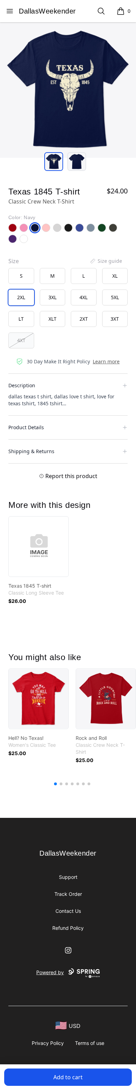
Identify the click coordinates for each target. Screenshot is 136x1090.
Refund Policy (68, 928)
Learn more (106, 361)
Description (21, 385)
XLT (52, 318)
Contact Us (68, 911)
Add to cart (68, 1077)
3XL (52, 297)
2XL (21, 297)
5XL (115, 297)
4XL (84, 297)
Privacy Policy (48, 1043)
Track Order (68, 894)
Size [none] (13, 261)
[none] (105, 261)
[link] (38, 547)
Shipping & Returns (31, 451)
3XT (115, 318)
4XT (21, 340)
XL (115, 275)
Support (68, 877)
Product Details (26, 427)
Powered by (50, 972)
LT (21, 318)
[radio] (21, 276)
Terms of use (89, 1043)
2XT (84, 318)
